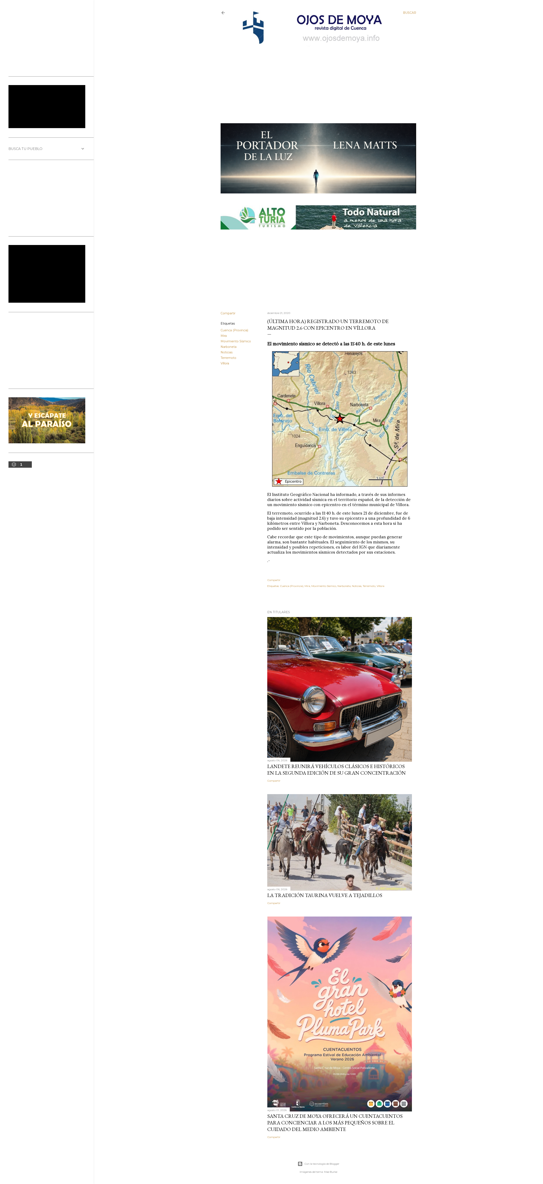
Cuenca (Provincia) (234, 330)
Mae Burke (330, 1171)
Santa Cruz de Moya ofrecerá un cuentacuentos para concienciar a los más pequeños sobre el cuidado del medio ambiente (335, 1122)
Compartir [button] (228, 313)
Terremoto (228, 358)
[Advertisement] (314, 78)
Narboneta (229, 347)
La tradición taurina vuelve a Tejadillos (324, 895)
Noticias (226, 352)
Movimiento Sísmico (236, 341)
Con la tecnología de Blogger (321, 1163)
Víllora (225, 363)
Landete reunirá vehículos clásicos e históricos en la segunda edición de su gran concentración (336, 769)
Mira (224, 336)
